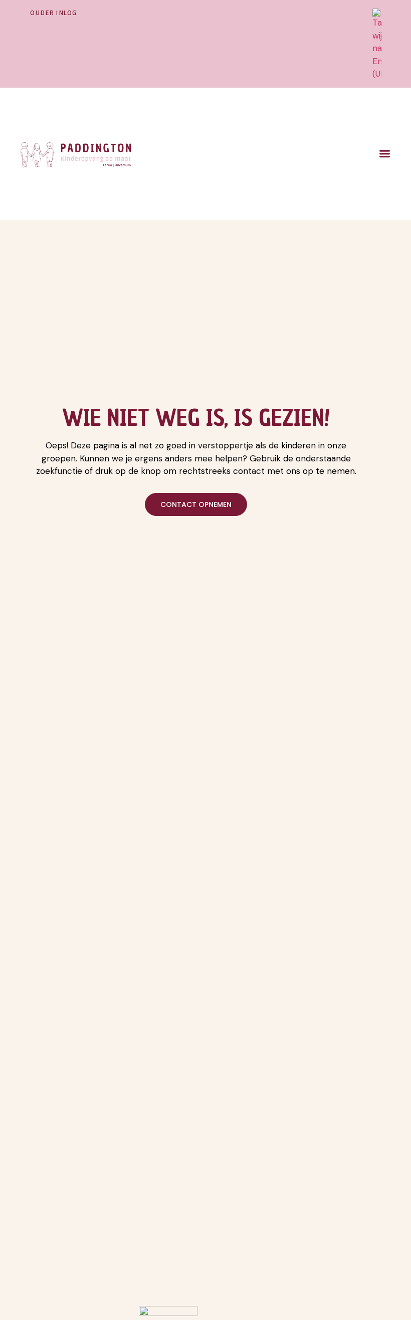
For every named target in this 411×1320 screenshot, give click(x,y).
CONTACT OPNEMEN (196, 504)
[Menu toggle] (384, 153)
